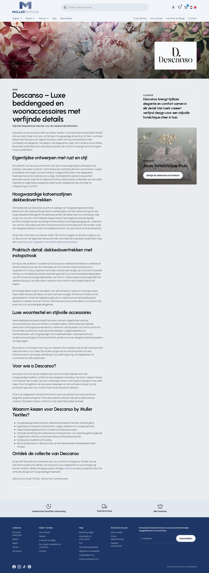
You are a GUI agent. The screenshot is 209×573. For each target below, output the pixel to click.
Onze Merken (140, 18)
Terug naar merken (26, 487)
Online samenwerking (117, 537)
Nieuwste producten (17, 533)
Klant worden (117, 532)
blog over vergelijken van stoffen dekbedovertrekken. (50, 241)
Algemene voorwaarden (89, 551)
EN (195, 7)
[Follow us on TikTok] (24, 566)
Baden (29, 18)
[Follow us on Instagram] (19, 566)
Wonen (42, 18)
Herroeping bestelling (88, 547)
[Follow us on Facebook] (14, 566)
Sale (54, 18)
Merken (42, 536)
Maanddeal (66, 18)
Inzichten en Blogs (175, 18)
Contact (192, 18)
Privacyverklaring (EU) (89, 559)
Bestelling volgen (86, 532)
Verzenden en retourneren (85, 537)
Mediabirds (192, 566)
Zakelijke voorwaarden (116, 544)
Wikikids (63, 235)
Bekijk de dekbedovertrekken (163, 175)
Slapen (15, 18)
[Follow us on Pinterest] (29, 566)
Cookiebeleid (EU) (87, 555)
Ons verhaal (156, 18)
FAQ (81, 543)
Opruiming (17, 551)
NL (191, 7)
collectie (68, 468)
